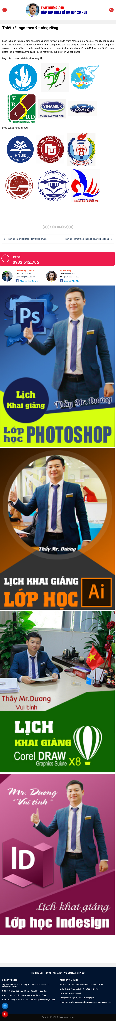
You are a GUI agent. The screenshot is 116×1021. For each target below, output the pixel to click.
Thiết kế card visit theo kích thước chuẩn (27, 239)
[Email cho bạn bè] (60, 227)
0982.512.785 (25, 274)
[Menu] (4, 10)
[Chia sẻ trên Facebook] (50, 227)
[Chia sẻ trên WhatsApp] (45, 227)
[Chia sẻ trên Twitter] (55, 227)
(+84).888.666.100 (71, 277)
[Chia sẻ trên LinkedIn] (70, 227)
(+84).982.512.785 (27, 277)
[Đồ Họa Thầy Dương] (58, 10)
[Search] (111, 10)
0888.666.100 (69, 274)
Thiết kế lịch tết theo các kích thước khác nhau (86, 239)
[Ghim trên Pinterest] (65, 227)
